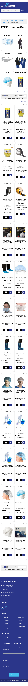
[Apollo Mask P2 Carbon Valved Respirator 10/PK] (7, 232)
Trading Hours (7, 628)
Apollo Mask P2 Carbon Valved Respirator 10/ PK (7, 241)
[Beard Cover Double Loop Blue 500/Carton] (20, 269)
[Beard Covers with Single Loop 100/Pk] (20, 307)
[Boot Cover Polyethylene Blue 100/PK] (7, 344)
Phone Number (6, 666)
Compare (7, 105)
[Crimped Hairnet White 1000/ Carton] (7, 532)
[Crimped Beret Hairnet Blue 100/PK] (20, 457)
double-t (25, 680)
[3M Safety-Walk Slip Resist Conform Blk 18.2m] (20, 152)
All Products (5, 20)
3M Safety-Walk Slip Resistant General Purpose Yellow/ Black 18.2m (21, 201)
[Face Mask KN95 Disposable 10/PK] (20, 532)
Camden (6, 637)
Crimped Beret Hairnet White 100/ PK (7, 504)
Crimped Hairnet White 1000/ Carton (7, 541)
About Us (6, 617)
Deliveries (20, 620)
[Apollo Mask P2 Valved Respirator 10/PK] (20, 232)
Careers (20, 623)
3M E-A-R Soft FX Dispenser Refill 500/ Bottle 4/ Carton (7, 162)
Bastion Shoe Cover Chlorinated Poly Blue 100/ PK (7, 279)
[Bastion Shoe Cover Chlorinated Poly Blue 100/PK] (7, 269)
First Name (5, 655)
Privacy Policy (21, 617)
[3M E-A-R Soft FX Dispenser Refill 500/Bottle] (20, 113)
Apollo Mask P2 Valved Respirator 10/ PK (20, 241)
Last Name (5, 660)
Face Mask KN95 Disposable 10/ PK (20, 541)
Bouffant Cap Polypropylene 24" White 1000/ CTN (20, 391)
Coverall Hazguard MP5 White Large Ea (7, 428)
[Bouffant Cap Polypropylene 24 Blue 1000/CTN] (7, 382)
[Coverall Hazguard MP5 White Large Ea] (7, 419)
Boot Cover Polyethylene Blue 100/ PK (7, 354)
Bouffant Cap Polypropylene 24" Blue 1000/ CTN (7, 391)
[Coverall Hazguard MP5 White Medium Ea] (20, 419)
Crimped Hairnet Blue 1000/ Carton (20, 503)
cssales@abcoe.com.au (8, 592)
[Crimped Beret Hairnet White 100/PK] (7, 494)
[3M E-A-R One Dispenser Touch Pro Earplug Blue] (7, 113)
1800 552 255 (6, 589)
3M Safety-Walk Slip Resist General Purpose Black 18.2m (7, 201)
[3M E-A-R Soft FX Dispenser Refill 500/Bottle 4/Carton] (7, 152)
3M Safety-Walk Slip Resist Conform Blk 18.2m (21, 162)
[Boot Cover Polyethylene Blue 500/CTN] (20, 344)
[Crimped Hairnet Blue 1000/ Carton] (20, 494)
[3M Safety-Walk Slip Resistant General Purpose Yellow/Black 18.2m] (20, 191)
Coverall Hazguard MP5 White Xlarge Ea (7, 466)
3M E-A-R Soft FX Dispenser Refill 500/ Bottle (20, 122)
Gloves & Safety (14, 20)
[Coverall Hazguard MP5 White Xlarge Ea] (7, 457)
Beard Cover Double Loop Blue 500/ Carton (21, 279)
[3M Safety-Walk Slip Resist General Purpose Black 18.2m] (7, 191)
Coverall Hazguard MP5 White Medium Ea (20, 429)
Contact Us (6, 620)
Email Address (6, 649)
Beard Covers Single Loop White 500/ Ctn (7, 316)
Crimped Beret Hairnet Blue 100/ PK (20, 466)
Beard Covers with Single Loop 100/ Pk (21, 316)
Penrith (19, 637)
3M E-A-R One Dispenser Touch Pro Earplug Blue (7, 122)
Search (23, 10)
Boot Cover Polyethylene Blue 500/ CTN (20, 354)
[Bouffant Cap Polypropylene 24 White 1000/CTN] (20, 382)
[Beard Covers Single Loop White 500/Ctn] (7, 307)
